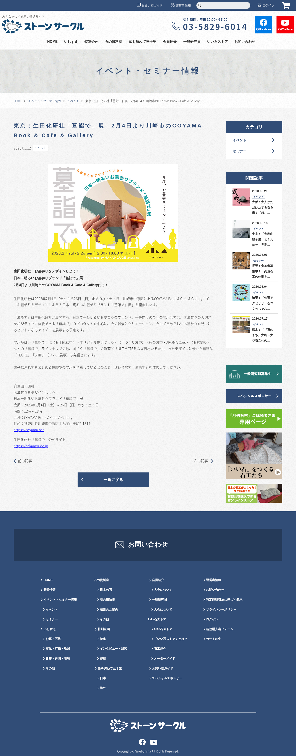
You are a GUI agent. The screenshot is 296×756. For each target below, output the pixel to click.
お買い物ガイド (152, 5)
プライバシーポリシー (221, 609)
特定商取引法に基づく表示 (224, 599)
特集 (103, 638)
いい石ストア (163, 629)
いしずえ (71, 42)
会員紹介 (158, 580)
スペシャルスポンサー (254, 396)
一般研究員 (159, 599)
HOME (52, 42)
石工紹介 (160, 648)
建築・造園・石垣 (58, 658)
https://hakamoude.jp (31, 445)
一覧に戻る (113, 480)
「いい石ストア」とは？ (170, 638)
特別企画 (91, 42)
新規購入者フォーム (219, 629)
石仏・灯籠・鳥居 (58, 648)
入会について (163, 589)
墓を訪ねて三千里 (142, 42)
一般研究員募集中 (258, 374)
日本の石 (106, 589)
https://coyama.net (29, 429)
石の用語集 (107, 599)
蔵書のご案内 (109, 609)
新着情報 (50, 589)
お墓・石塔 (53, 638)
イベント (73, 101)
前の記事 (25, 460)
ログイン (268, 5)
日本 (103, 678)
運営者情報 (183, 5)
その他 (50, 668)
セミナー (239, 151)
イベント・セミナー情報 (44, 101)
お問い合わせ (244, 42)
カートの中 (213, 638)
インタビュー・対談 (113, 648)
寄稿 (103, 658)
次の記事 (201, 460)
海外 (103, 688)
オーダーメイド (164, 658)
